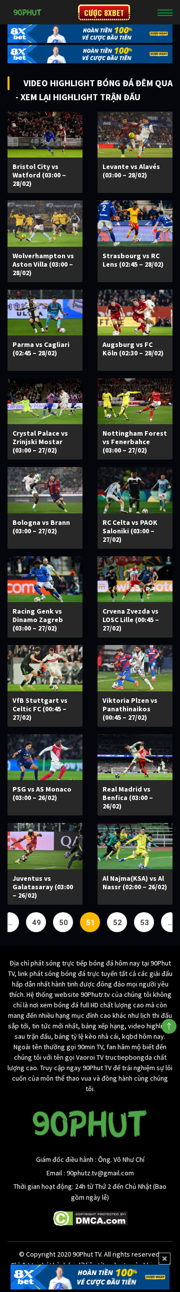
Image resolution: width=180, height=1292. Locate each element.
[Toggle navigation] (165, 12)
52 (117, 922)
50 (63, 922)
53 (144, 922)
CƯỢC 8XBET (104, 12)
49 (36, 922)
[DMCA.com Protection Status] (90, 1217)
